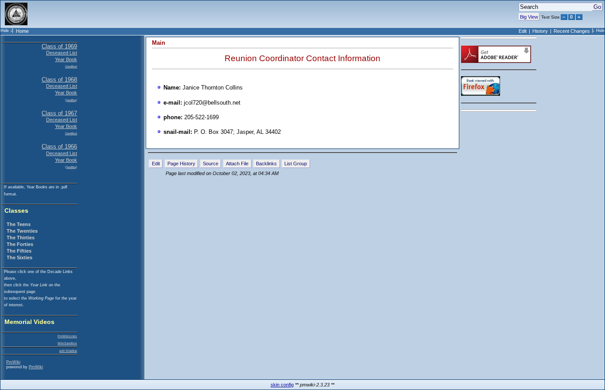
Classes (16, 210)
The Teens (19, 224)
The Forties (20, 244)
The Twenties (22, 231)
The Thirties (21, 237)
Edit (523, 31)
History (540, 31)
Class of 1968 (59, 79)
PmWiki (13, 362)
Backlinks (266, 163)
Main (158, 42)
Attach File (237, 163)
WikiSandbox (67, 343)
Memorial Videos (29, 322)
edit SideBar (68, 351)
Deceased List (61, 86)
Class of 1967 (59, 113)
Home (22, 31)
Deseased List (61, 52)
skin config (282, 384)
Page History (181, 163)
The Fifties (19, 251)
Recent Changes (572, 31)
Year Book (66, 59)
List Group (295, 163)
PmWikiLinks (67, 336)
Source (210, 163)
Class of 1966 (59, 146)
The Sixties (19, 257)
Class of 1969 (59, 46)
